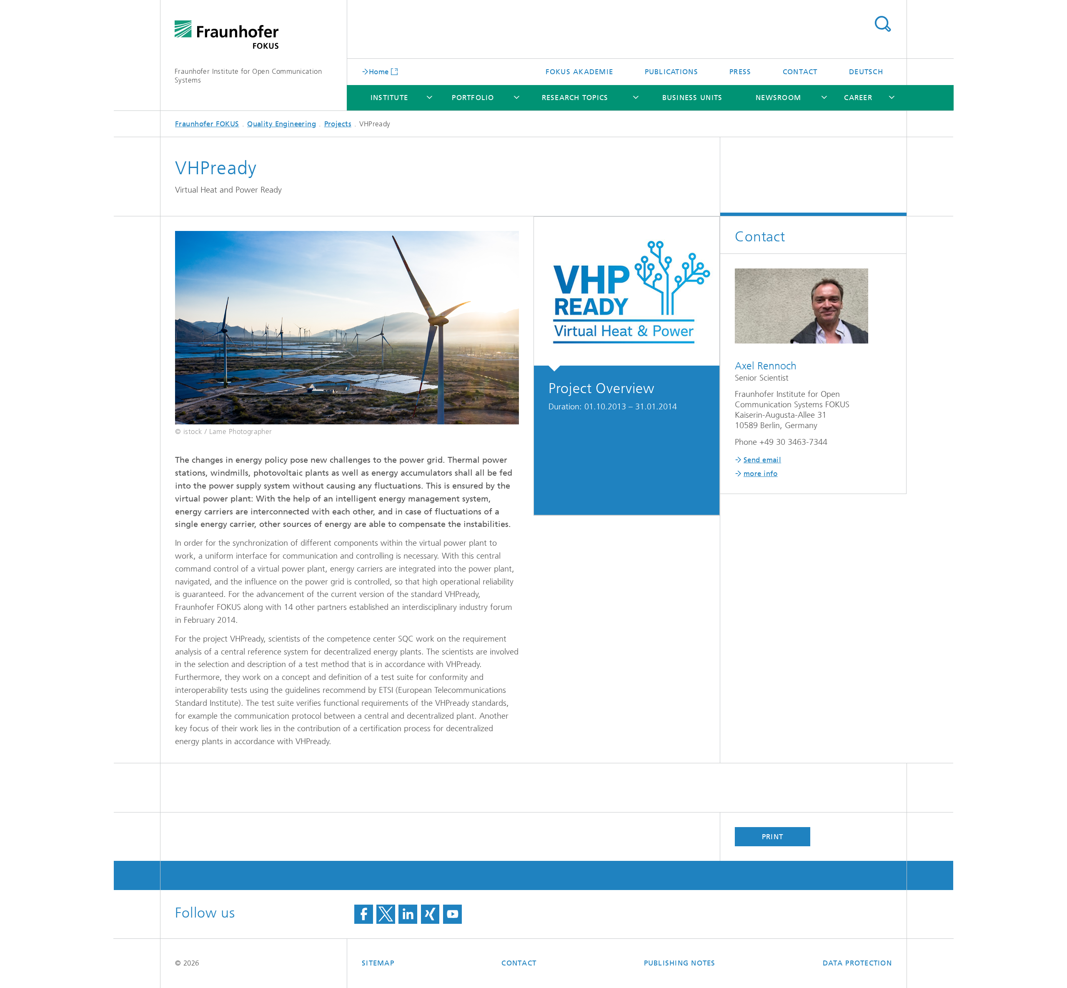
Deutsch (866, 72)
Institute (389, 97)
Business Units (692, 97)
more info (761, 473)
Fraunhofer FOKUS (207, 124)
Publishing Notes (680, 963)
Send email (762, 460)
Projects (337, 124)
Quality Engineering (281, 124)
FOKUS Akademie (580, 72)
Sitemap (378, 963)
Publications (671, 72)
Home (379, 71)
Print (772, 837)
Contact (800, 72)
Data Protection (857, 963)
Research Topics (575, 97)
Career (858, 97)
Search (882, 24)
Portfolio (473, 97)
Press (740, 72)
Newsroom (778, 97)
